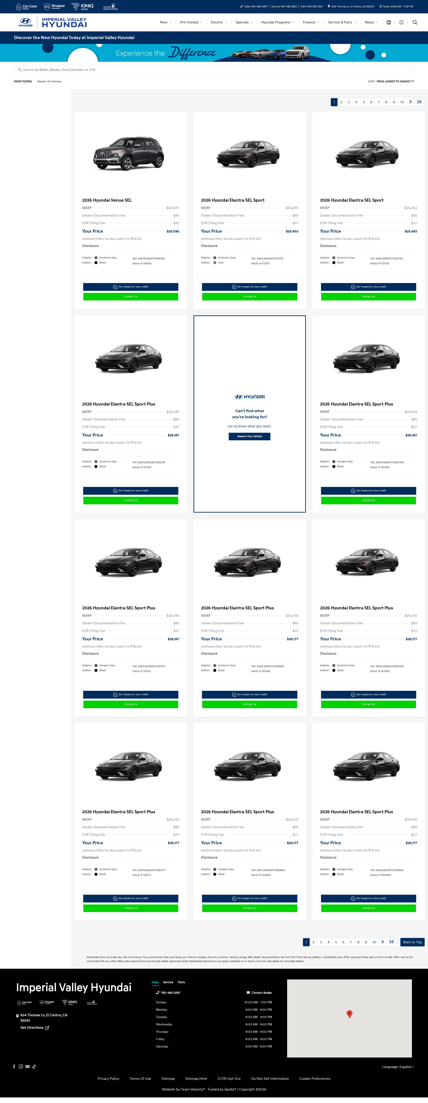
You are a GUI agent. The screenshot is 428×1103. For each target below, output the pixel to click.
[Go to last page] (419, 102)
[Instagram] (20, 1067)
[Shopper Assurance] (47, 1002)
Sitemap (168, 1078)
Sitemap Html (196, 1078)
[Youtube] (27, 1067)
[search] (415, 23)
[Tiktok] (34, 1067)
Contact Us (130, 296)
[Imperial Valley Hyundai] (52, 22)
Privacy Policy (108, 1078)
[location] (329, 6)
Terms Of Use (140, 1078)
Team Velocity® (193, 1089)
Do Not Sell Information (270, 1078)
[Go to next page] (411, 102)
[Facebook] (14, 1067)
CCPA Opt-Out (229, 1078)
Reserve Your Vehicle (249, 436)
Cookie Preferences (315, 1078)
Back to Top (412, 942)
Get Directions (32, 1027)
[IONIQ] (69, 1002)
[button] (349, 1014)
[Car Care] (24, 1002)
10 (402, 102)
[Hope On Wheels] (92, 1002)
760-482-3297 (170, 993)
